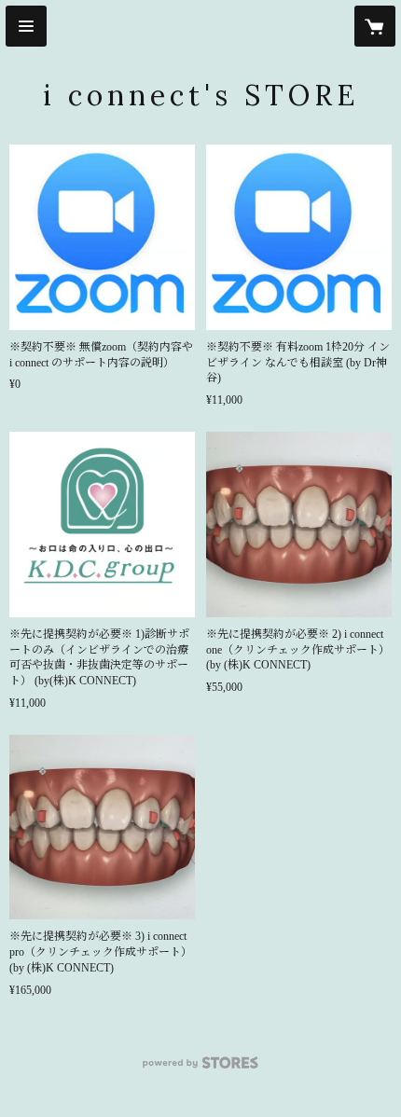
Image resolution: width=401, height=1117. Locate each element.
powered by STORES (200, 1068)
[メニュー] (26, 26)
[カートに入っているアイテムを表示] (374, 26)
